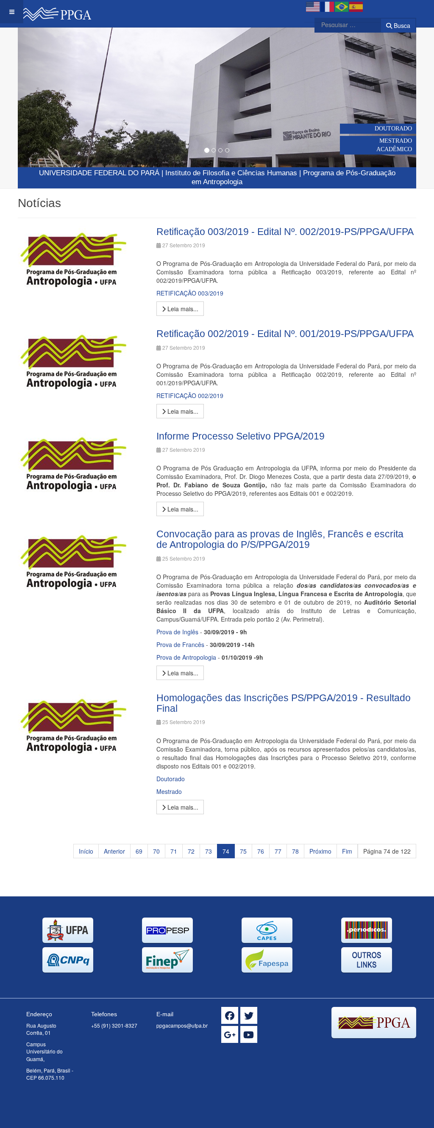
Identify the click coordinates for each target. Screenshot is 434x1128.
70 (156, 851)
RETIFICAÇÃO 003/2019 (189, 293)
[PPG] (54, 11)
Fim (347, 851)
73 (208, 851)
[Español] (356, 6)
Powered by (377, 1048)
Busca (401, 25)
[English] (313, 6)
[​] (229, 1015)
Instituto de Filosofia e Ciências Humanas (231, 173)
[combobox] (342, 24)
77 (278, 851)
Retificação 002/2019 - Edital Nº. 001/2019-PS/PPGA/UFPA (285, 333)
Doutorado (170, 778)
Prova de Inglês (177, 632)
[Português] (342, 6)
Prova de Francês (180, 644)
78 (295, 851)
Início (86, 851)
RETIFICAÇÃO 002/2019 (189, 395)
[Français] (327, 6)
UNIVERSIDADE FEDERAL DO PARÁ (99, 173)
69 (139, 851)
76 (260, 851)
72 (191, 851)
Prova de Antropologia (186, 657)
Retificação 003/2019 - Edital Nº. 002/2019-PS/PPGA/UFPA (285, 231)
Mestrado (169, 791)
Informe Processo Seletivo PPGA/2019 (240, 436)
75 (243, 851)
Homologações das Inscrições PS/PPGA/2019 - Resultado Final (283, 703)
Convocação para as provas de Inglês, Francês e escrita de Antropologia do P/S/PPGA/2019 (279, 539)
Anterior (114, 851)
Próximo (320, 851)
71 (173, 851)
